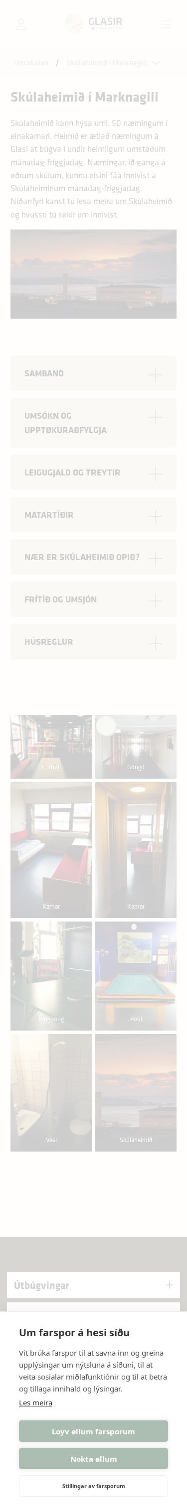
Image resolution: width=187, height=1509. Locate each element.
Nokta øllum (93, 1459)
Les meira (35, 1402)
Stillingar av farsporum (93, 1486)
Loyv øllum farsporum (93, 1431)
